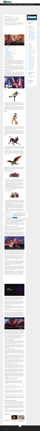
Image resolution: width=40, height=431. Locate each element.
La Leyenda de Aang (25, 4)
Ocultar (12, 46)
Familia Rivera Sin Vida (8, 52)
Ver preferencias (25, 217)
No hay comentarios (18, 21)
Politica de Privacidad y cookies (32, 76)
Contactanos (31, 4)
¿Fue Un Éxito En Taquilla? (8, 55)
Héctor (6, 49)
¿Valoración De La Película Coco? (8, 56)
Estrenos (30, 55)
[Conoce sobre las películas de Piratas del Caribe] (7, 417)
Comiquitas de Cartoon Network (32, 49)
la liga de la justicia (14, 343)
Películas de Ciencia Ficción (32, 61)
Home (6, 16)
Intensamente (29, 82)
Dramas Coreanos (31, 54)
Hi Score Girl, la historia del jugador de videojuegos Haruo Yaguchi (32, 30)
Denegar (20, 217)
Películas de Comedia (31, 62)
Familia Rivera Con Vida (8, 51)
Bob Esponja (15, 4)
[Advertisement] (20, 9)
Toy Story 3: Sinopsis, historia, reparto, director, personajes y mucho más (21, 421)
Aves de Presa (20, 4)
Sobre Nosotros (30, 77)
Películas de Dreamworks (31, 65)
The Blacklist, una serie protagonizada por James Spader (31, 40)
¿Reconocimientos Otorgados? (8, 57)
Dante (6, 50)
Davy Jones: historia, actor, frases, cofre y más (14, 420)
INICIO (4, 4)
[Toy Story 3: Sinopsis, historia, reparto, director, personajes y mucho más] (21, 417)
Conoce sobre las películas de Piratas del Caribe (7, 420)
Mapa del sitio (30, 75)
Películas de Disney (9, 4)
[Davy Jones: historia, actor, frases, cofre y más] (14, 417)
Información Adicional (31, 56)
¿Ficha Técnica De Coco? (8, 47)
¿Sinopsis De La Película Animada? (9, 53)
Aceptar (15, 217)
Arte (29, 45)
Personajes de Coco (7, 48)
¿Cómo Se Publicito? (7, 54)
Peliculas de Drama (31, 64)
